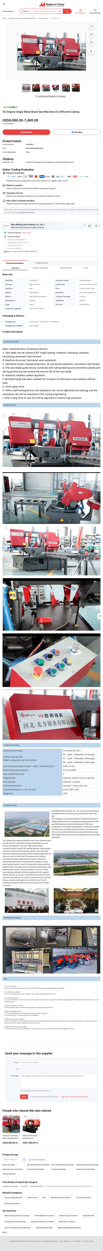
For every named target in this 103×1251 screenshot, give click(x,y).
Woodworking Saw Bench (61, 1197)
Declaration (77, 1241)
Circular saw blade (59, 1169)
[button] (92, 267)
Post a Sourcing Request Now (75, 1096)
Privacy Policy (89, 1241)
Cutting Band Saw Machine (15, 1221)
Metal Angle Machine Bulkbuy (69, 1227)
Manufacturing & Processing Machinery (22, 18)
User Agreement (65, 1241)
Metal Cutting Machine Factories (17, 1215)
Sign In (6, 251)
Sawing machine (9, 1174)
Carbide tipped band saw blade (88, 1165)
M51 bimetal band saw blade (63, 1165)
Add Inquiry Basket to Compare (52, 96)
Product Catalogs (38, 1159)
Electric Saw (32, 1197)
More (5, 1232)
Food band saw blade (35, 1169)
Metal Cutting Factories (68, 1215)
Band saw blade (9, 1165)
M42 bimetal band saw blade (38, 1165)
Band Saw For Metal (67, 1221)
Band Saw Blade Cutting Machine (17, 1227)
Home (5, 18)
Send (24, 1096)
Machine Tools (44, 18)
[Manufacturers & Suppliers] (51, 4)
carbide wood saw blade (85, 1169)
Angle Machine (88, 1215)
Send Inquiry (26, 132)
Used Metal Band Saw (44, 1227)
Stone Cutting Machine (13, 1197)
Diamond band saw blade (12, 1169)
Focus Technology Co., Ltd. (35, 1241)
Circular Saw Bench (83, 1197)
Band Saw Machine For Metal (42, 1221)
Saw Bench (55, 18)
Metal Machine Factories (44, 1215)
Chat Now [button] (78, 132)
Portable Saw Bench (12, 1203)
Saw (44, 1197)
